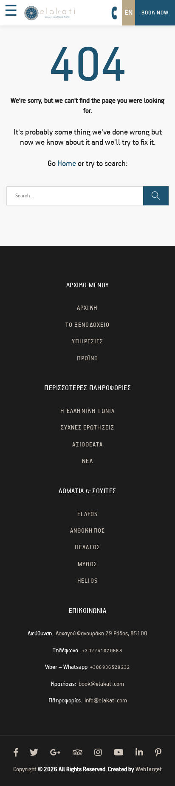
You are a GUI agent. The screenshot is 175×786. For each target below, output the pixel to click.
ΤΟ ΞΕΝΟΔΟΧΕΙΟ (87, 325)
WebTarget (148, 769)
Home (66, 163)
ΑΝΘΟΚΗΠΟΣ (87, 531)
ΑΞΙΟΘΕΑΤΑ (87, 444)
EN (128, 12)
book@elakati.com (101, 684)
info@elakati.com (106, 700)
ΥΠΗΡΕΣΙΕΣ (87, 341)
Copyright (25, 769)
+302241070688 (102, 651)
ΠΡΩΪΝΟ (87, 358)
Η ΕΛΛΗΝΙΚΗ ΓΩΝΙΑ (87, 411)
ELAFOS (87, 514)
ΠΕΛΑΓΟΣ (87, 547)
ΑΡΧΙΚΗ (87, 308)
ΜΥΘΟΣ (87, 564)
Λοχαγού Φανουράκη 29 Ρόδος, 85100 (101, 633)
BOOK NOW (155, 13)
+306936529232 (110, 667)
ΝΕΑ (87, 461)
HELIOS (87, 581)
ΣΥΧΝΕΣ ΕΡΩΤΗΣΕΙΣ (88, 427)
